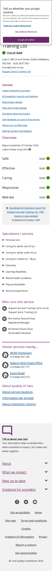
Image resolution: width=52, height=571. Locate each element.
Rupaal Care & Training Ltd (16, 71)
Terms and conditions (34, 520)
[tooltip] (30, 149)
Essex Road (17, 373)
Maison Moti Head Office (26, 363)
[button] (26, 52)
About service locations (17, 392)
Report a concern (26, 545)
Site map (10, 520)
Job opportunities (26, 553)
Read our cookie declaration (17, 25)
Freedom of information (19, 536)
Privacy (43, 536)
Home (38, 512)
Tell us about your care (15, 439)
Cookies (26, 528)
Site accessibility (20, 512)
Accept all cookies (26, 39)
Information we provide (18, 398)
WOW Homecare (20, 353)
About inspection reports (19, 404)
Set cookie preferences (26, 31)
